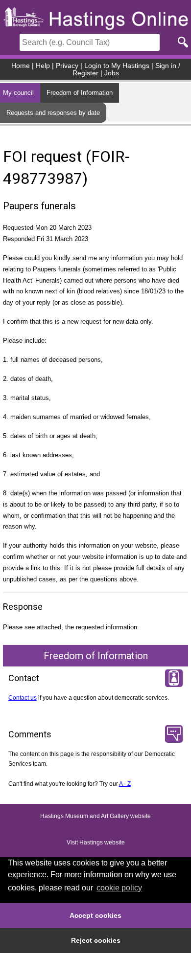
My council (18, 92)
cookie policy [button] (119, 888)
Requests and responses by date (53, 112)
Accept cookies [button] (95, 915)
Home (20, 65)
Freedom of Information (80, 92)
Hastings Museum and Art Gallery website (95, 816)
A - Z (125, 783)
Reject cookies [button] (95, 940)
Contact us (22, 697)
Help (43, 65)
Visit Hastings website (96, 842)
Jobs (111, 73)
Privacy (67, 65)
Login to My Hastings (116, 65)
